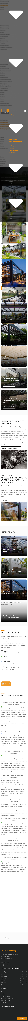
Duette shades (12, 97)
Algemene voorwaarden (7, 998)
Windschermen (13, 187)
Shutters (11, 100)
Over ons (11, 214)
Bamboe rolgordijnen (14, 93)
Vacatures (11, 218)
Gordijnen (11, 80)
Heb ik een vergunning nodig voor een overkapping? (14, 752)
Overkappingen (13, 139)
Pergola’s (11, 40)
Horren (10, 106)
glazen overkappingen (16, 431)
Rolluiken (11, 36)
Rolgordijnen (12, 91)
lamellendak (16, 785)
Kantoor (11, 185)
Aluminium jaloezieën (14, 78)
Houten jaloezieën (13, 76)
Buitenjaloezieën (13, 43)
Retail (10, 183)
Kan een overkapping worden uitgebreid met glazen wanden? (14, 800)
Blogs (10, 221)
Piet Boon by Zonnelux (14, 112)
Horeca (11, 181)
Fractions (11, 104)
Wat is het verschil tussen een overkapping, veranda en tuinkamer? (14, 703)
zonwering (22, 741)
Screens (11, 30)
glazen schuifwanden (6, 741)
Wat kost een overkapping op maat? (10, 732)
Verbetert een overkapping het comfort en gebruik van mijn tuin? (14, 839)
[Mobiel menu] (25, 111)
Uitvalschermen (13, 34)
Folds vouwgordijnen (14, 87)
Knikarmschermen (13, 32)
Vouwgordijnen (13, 84)
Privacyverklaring (5, 996)
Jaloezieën (11, 74)
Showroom (11, 216)
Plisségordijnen (13, 95)
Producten (4, 994)
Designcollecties (13, 110)
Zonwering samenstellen (15, 45)
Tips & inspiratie (5, 1000)
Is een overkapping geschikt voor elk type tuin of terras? (14, 819)
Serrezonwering (13, 38)
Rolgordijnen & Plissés (15, 89)
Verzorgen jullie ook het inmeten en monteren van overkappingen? (14, 858)
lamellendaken (5, 433)
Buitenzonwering (13, 25)
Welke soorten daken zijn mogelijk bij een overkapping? (14, 776)
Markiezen (11, 27)
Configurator (12, 47)
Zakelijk (11, 179)
